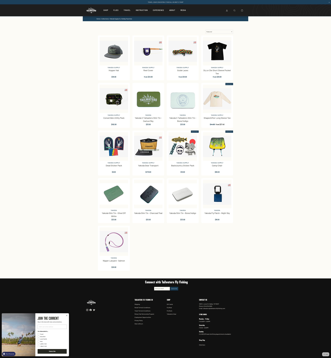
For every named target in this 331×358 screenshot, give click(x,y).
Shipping (137, 304)
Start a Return (139, 324)
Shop (105, 10)
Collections (105, 19)
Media (183, 10)
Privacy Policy (139, 320)
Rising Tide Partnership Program (144, 314)
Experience (158, 10)
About (172, 10)
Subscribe (52, 351)
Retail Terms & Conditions (142, 307)
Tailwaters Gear (171, 314)
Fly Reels (169, 311)
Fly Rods (169, 307)
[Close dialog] (66, 315)
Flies (115, 10)
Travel (127, 10)
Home (98, 19)
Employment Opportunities (143, 317)
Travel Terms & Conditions (142, 311)
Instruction (142, 10)
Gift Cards (170, 304)
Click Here (202, 345)
